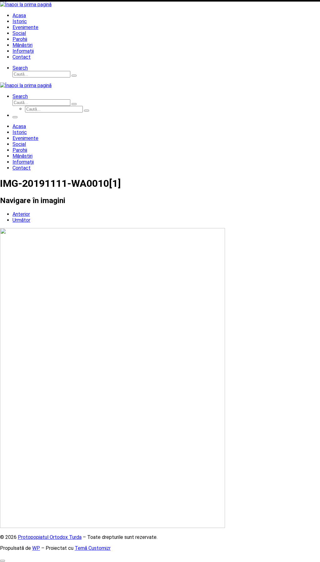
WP (36, 548)
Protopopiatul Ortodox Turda (50, 537)
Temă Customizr (93, 548)
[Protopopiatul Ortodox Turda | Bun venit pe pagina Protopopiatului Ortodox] (26, 4)
